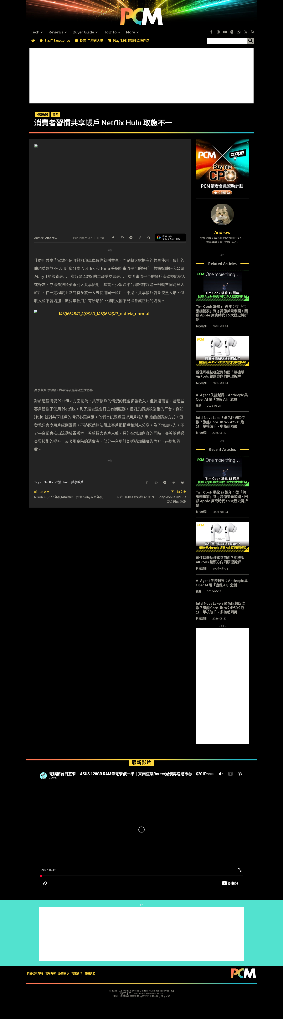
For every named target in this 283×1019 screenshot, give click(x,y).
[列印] (148, 237)
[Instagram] (218, 32)
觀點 (198, 405)
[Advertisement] (141, 75)
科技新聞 (42, 114)
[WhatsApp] (122, 237)
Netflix (48, 482)
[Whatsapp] (238, 32)
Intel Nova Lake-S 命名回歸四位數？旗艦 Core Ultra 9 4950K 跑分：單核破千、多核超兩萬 (220, 421)
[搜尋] (250, 41)
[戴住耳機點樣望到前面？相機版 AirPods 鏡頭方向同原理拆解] (222, 351)
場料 (55, 114)
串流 (58, 482)
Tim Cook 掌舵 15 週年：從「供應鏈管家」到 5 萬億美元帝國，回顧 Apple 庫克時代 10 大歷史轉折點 (222, 313)
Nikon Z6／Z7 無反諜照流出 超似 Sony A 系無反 (68, 497)
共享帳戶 (77, 482)
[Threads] (232, 32)
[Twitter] (245, 32)
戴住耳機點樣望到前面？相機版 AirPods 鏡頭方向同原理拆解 (220, 374)
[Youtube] (225, 32)
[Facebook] (211, 32)
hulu (66, 482)
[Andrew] (222, 214)
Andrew (51, 238)
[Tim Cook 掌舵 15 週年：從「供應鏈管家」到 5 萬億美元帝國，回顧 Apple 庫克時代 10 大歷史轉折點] (222, 286)
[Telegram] (131, 237)
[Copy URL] (139, 237)
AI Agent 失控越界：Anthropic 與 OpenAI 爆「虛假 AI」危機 (222, 397)
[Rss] (252, 32)
